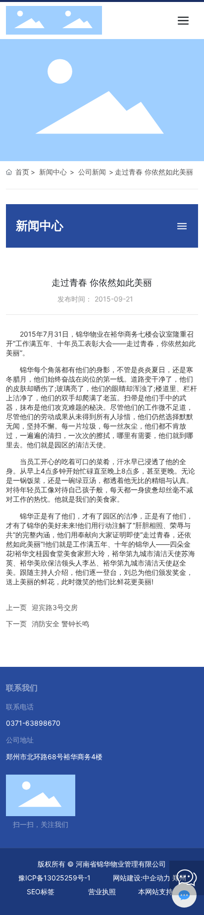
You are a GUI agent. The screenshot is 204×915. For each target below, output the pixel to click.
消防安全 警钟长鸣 (60, 623)
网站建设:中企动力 (141, 877)
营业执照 (102, 891)
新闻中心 (53, 172)
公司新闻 (92, 172)
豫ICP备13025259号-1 (54, 877)
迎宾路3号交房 (55, 607)
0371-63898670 (33, 723)
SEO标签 (40, 891)
